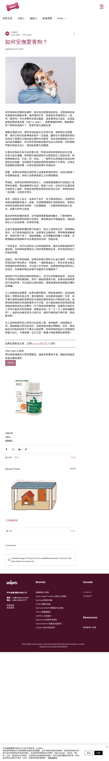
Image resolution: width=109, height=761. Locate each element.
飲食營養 (47, 18)
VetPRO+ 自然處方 (43, 616)
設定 (89, 752)
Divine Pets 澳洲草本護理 (46, 620)
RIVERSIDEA (62, 647)
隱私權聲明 (52, 757)
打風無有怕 (12, 520)
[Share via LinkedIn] (19, 449)
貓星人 (33, 18)
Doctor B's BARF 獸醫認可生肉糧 (49, 608)
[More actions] (74, 33)
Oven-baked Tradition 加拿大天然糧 (51, 596)
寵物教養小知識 (42, 592)
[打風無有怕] (40, 495)
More (60, 18)
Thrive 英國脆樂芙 (43, 612)
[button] (102, 6)
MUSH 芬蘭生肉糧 (43, 604)
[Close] (106, 747)
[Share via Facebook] (6, 449)
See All (73, 468)
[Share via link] (26, 449)
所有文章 (7, 18)
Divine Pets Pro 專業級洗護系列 (49, 624)
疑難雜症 (9, 441)
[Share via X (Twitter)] (13, 449)
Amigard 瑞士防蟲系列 (45, 628)
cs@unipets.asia (20, 598)
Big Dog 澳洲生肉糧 (44, 600)
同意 (98, 752)
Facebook (87, 592)
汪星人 (21, 18)
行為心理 (9, 433)
